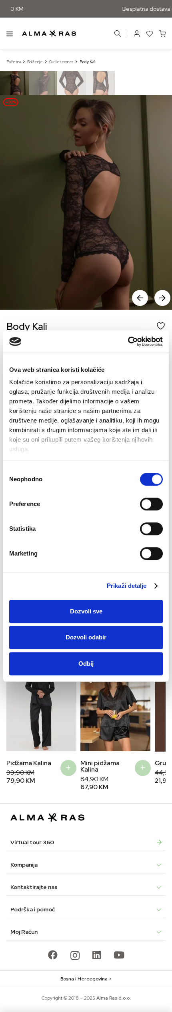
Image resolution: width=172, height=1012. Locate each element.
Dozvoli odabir (86, 637)
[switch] (151, 504)
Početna (13, 61)
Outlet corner (61, 61)
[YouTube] (119, 955)
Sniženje (35, 61)
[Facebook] (53, 955)
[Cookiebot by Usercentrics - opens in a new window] (128, 341)
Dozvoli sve (86, 611)
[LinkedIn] (96, 955)
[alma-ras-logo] (49, 34)
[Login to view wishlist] (149, 33)
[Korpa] (162, 33)
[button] (162, 298)
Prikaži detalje (127, 585)
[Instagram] (75, 955)
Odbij (86, 663)
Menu (9, 34)
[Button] (137, 33)
